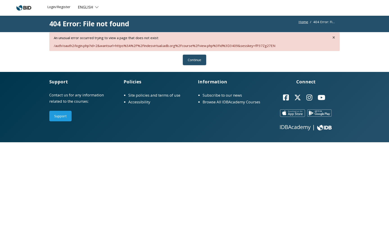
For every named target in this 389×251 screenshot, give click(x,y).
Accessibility (139, 101)
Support (60, 116)
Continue (194, 60)
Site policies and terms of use (154, 95)
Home (303, 22)
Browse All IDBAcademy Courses (231, 101)
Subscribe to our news (222, 95)
